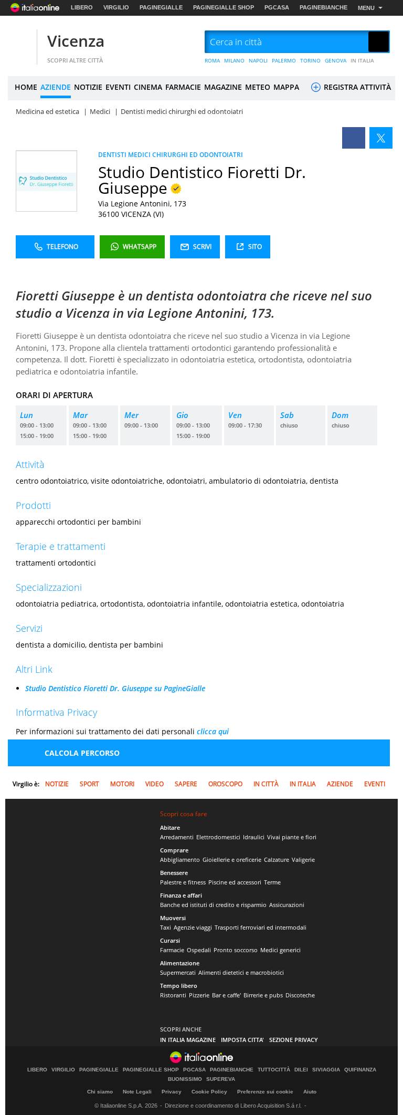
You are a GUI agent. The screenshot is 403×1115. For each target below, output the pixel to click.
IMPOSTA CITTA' (242, 1040)
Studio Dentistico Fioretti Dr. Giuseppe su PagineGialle (115, 688)
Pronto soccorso (236, 950)
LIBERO (82, 7)
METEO (257, 87)
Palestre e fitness (183, 882)
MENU (366, 8)
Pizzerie (199, 995)
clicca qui (213, 731)
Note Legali (137, 1092)
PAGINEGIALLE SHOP (223, 7)
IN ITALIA (362, 60)
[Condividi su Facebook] (353, 138)
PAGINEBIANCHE (323, 7)
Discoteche (300, 995)
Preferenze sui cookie (265, 1092)
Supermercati (178, 972)
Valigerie (303, 859)
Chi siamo (100, 1092)
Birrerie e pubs (263, 995)
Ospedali (199, 950)
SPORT (89, 783)
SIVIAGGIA (326, 1069)
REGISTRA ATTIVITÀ (356, 87)
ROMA (212, 60)
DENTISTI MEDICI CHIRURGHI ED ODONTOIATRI (170, 154)
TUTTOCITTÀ (274, 1069)
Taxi (165, 927)
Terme (272, 882)
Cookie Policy (209, 1092)
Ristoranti (173, 995)
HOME (26, 87)
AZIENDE (55, 87)
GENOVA (335, 60)
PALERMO (284, 60)
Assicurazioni (286, 905)
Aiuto (309, 1092)
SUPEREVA (220, 1079)
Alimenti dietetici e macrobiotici (241, 972)
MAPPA (286, 87)
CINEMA (148, 87)
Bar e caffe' (226, 995)
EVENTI (118, 87)
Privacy (172, 1092)
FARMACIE (183, 87)
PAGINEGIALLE (161, 7)
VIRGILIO (116, 7)
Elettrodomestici (218, 837)
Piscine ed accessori (234, 882)
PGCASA (276, 7)
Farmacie (172, 950)
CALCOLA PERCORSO (82, 753)
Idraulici (253, 837)
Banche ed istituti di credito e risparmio (213, 905)
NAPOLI (258, 60)
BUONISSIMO (185, 1079)
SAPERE (186, 783)
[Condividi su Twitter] (381, 138)
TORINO (310, 60)
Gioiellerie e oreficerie (232, 859)
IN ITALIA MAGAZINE (188, 1040)
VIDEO (154, 783)
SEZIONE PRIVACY (293, 1040)
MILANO (234, 60)
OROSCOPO (225, 783)
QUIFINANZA (360, 1069)
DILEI (301, 1069)
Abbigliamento (180, 859)
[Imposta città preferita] (21, 42)
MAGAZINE (223, 87)
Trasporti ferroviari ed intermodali (260, 927)
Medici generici (280, 950)
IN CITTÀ (266, 783)
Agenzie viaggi (193, 927)
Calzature (276, 859)
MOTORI (122, 783)
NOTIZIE (88, 87)
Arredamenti (177, 837)
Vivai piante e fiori (291, 837)
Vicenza (75, 40)
